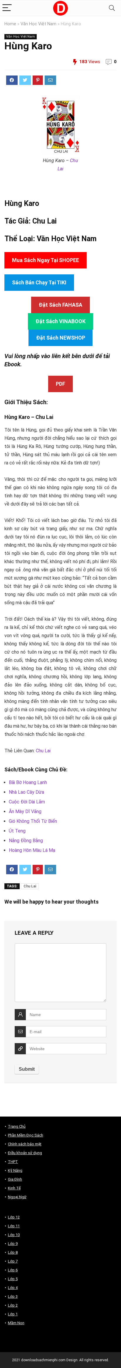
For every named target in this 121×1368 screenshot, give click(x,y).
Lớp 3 (13, 1296)
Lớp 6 (13, 1270)
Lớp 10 (14, 1235)
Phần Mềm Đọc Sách (25, 1135)
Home (10, 23)
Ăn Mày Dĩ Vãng (25, 811)
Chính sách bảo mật (24, 1144)
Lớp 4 (13, 1287)
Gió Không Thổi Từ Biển (33, 821)
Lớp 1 (13, 1314)
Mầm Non (16, 1323)
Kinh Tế (14, 1188)
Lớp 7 (13, 1261)
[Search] (112, 8)
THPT (13, 1161)
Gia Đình (15, 1179)
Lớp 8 (13, 1252)
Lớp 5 (13, 1279)
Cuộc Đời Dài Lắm (27, 802)
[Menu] (7, 8)
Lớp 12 (14, 1217)
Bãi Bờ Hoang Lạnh (28, 782)
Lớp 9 (13, 1243)
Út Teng (17, 831)
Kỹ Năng (15, 1170)
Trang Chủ (17, 1126)
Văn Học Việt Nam (38, 23)
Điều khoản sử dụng (25, 1153)
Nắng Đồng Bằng (26, 840)
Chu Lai (44, 221)
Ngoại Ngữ (17, 1197)
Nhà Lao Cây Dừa (26, 792)
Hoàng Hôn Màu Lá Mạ (32, 850)
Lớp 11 (14, 1226)
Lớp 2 (13, 1305)
